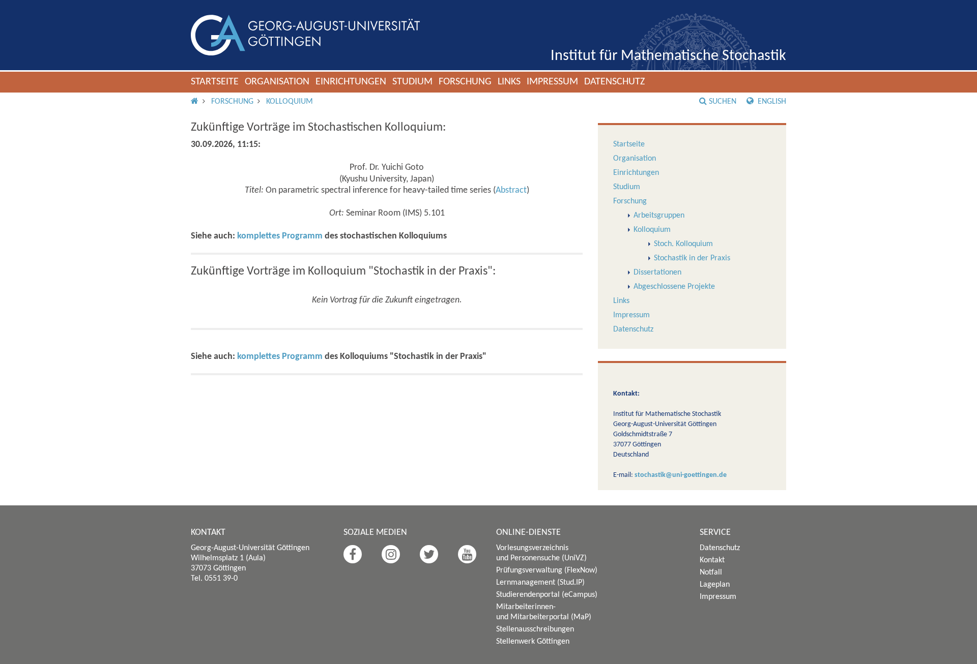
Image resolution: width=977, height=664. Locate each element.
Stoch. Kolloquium (683, 244)
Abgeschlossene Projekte (674, 287)
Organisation (277, 82)
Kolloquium (289, 102)
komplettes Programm (280, 236)
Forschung (465, 82)
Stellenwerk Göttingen (532, 642)
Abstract (511, 190)
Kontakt (712, 560)
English (771, 102)
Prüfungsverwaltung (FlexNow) (546, 570)
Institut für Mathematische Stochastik (668, 56)
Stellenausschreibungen (535, 629)
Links (509, 82)
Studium (412, 82)
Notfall (711, 572)
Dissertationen (657, 272)
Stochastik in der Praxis (692, 258)
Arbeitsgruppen (659, 216)
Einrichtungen (350, 82)
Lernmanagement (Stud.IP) (540, 583)
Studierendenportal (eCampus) (546, 595)
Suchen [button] (722, 102)
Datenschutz (614, 82)
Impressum (552, 82)
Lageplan (715, 585)
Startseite (215, 82)
